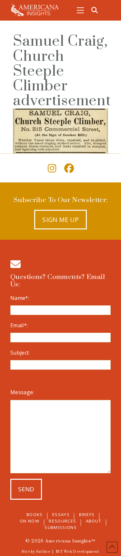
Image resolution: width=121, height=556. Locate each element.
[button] (80, 10)
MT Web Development (77, 552)
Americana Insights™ (70, 541)
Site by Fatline (36, 552)
